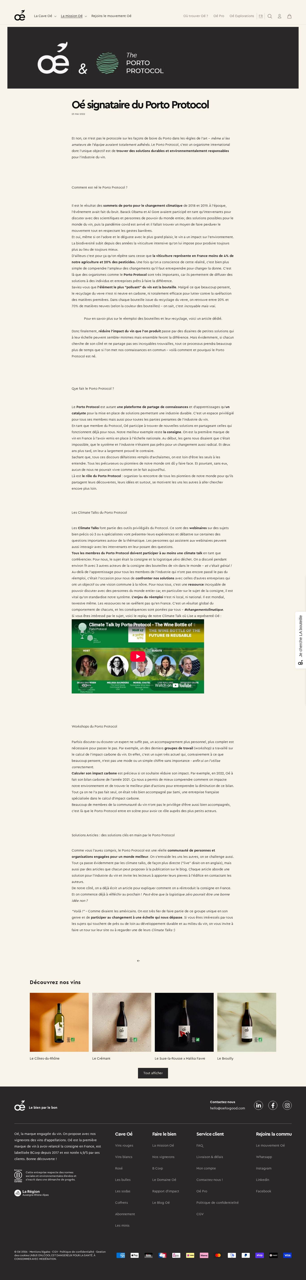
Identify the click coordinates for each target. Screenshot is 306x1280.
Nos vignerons (163, 1157)
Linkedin (262, 1180)
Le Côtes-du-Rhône (45, 1058)
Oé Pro (201, 1191)
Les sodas (122, 1191)
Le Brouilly (225, 1058)
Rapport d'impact (165, 1191)
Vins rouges (124, 1145)
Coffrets (121, 1202)
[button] (44, 16)
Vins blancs (123, 1157)
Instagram (264, 1168)
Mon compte (206, 1168)
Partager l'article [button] (88, 127)
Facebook (263, 1191)
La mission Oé (72, 16)
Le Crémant (101, 1058)
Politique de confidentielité (217, 1202)
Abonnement (125, 1214)
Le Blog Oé (161, 1202)
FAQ (199, 1145)
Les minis (122, 1225)
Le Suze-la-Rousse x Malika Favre (180, 1058)
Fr (261, 16)
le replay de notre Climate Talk (158, 616)
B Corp (157, 1168)
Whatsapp (264, 1157)
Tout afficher (153, 1073)
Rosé (119, 1168)
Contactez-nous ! (209, 1180)
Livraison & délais (209, 1157)
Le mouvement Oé (270, 1145)
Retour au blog (156, 961)
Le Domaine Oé (164, 1180)
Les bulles (123, 1180)
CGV (200, 1214)
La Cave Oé (43, 16)
